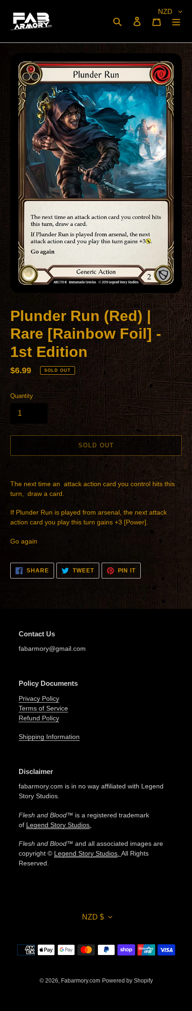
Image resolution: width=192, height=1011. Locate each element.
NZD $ (93, 917)
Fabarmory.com (80, 980)
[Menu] (176, 21)
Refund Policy (39, 718)
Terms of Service (43, 708)
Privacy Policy (39, 698)
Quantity (21, 395)
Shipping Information (49, 736)
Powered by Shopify (127, 980)
